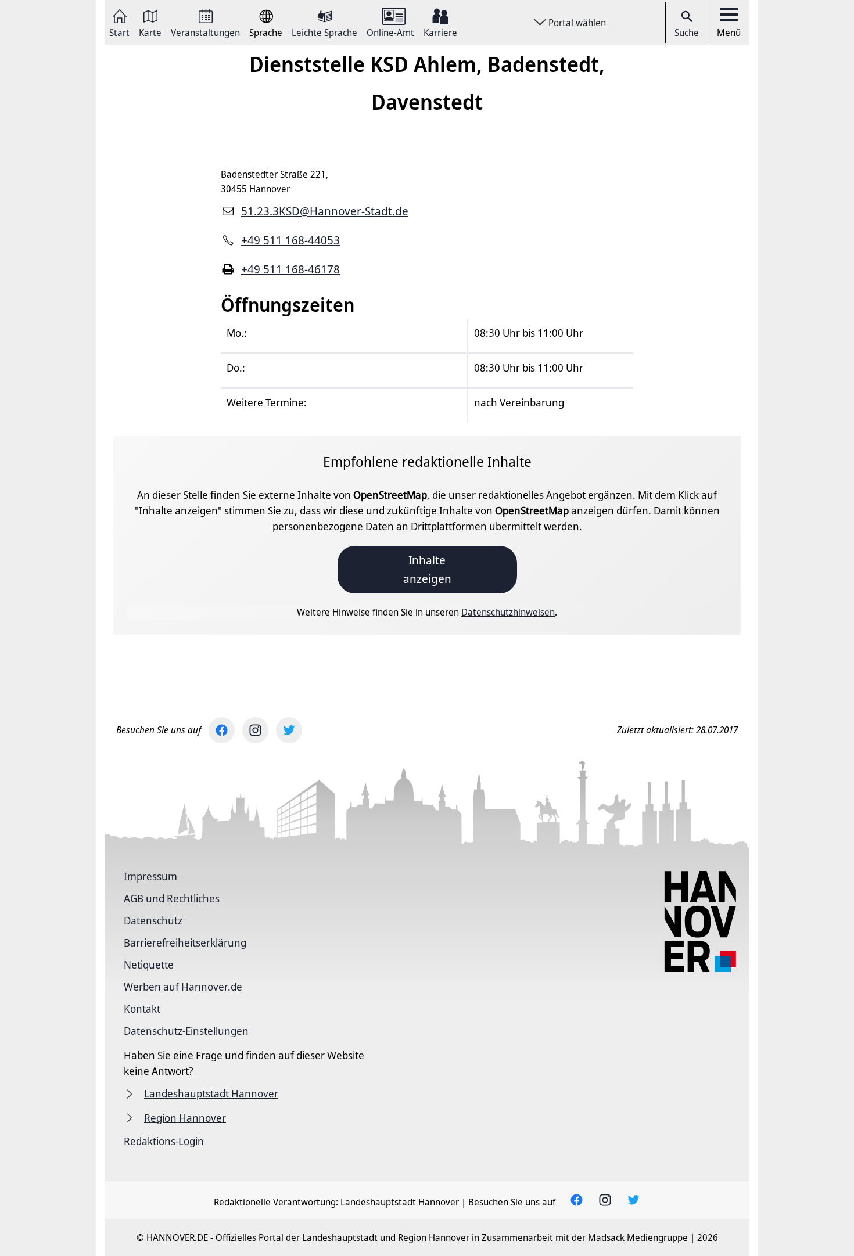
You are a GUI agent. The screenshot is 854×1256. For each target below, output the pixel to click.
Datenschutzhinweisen (508, 612)
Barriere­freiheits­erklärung (185, 942)
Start (119, 31)
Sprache (265, 31)
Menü (729, 32)
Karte (150, 31)
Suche (686, 32)
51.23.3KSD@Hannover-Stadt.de (324, 211)
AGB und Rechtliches (172, 898)
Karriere (440, 31)
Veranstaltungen (205, 31)
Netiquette (149, 964)
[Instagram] (255, 730)
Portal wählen (577, 22)
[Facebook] (222, 730)
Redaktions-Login (164, 1141)
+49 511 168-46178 (290, 269)
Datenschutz (153, 920)
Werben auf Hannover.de (183, 986)
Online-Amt (390, 31)
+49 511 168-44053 (290, 240)
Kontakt (142, 1008)
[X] (289, 730)
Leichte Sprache (324, 31)
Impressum (150, 876)
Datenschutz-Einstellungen (186, 1030)
